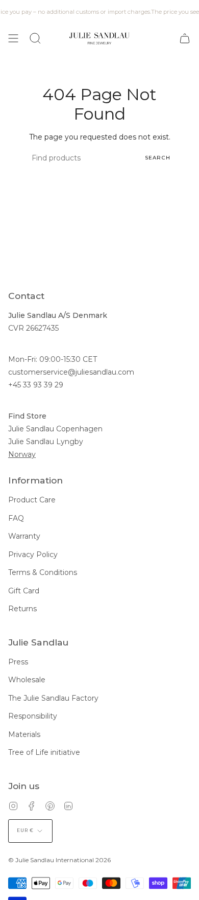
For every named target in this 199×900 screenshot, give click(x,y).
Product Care (32, 499)
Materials (24, 734)
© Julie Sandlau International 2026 (59, 860)
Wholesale (26, 679)
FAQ (16, 518)
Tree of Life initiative (44, 752)
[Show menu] (13, 38)
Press (18, 661)
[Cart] (185, 38)
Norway (22, 454)
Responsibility (32, 716)
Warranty (24, 536)
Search (157, 157)
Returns (22, 608)
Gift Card (23, 590)
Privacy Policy (33, 554)
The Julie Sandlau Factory (53, 698)
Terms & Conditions (42, 572)
